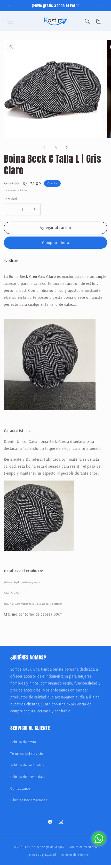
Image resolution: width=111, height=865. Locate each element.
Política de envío (23, 742)
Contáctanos (20, 788)
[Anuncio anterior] (9, 5)
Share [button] (13, 260)
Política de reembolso (27, 765)
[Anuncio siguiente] (101, 5)
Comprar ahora (55, 242)
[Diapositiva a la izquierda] (44, 147)
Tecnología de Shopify (50, 846)
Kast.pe (30, 846)
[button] (10, 21)
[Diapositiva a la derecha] (67, 147)
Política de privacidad (42, 854)
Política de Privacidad (27, 776)
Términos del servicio (26, 753)
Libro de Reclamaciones (28, 800)
